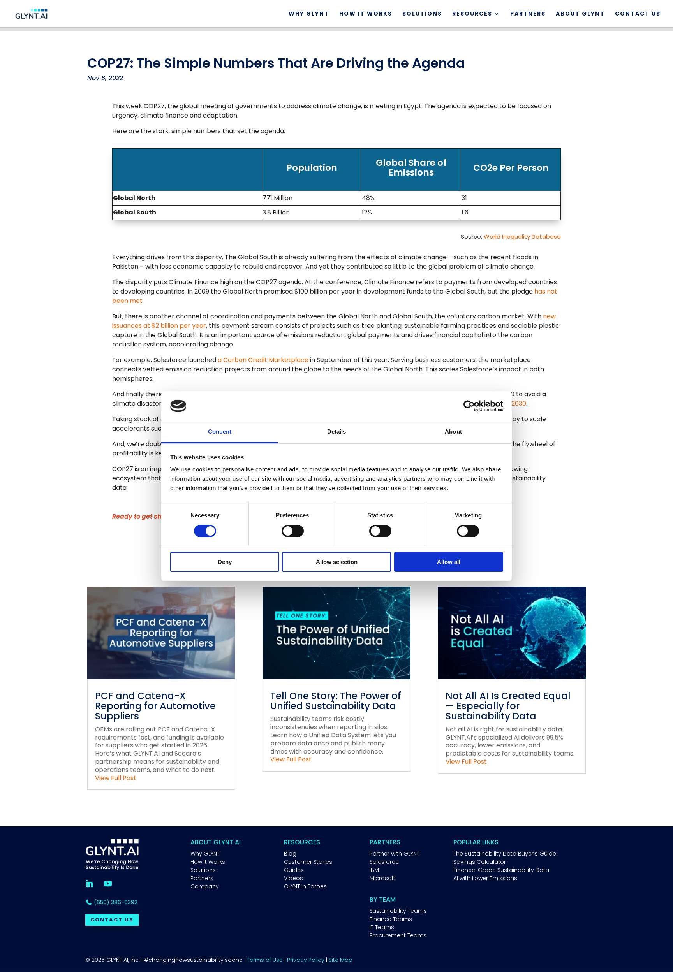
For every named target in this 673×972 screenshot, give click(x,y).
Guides (294, 870)
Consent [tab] (219, 431)
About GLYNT (580, 14)
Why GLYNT (309, 14)
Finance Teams (391, 919)
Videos (293, 878)
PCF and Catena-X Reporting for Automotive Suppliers (155, 706)
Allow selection (337, 562)
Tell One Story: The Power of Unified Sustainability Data (335, 700)
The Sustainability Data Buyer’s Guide (504, 854)
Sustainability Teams (398, 911)
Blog (290, 854)
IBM (374, 870)
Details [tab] (336, 431)
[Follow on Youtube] (108, 883)
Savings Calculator (479, 862)
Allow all (448, 562)
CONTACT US (112, 919)
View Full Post (115, 777)
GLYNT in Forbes (305, 886)
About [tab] (453, 431)
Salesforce (384, 862)
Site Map (340, 960)
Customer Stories (308, 862)
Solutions (422, 14)
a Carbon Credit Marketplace (263, 359)
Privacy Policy (305, 960)
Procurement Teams (398, 935)
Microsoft (382, 878)
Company (204, 886)
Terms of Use (265, 960)
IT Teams (382, 927)
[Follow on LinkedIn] (89, 883)
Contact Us (638, 14)
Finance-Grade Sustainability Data (501, 870)
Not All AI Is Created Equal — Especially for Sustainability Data (508, 706)
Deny (225, 562)
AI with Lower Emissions (485, 878)
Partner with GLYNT (394, 854)
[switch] (293, 531)
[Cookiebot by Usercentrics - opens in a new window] (469, 406)
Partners (528, 14)
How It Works (365, 14)
